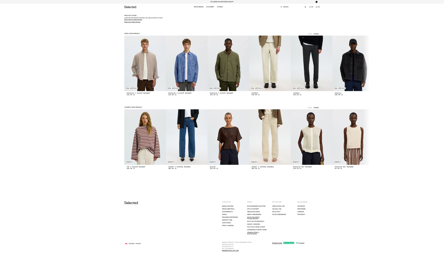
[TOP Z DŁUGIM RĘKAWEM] (145, 137)
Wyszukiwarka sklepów (256, 206)
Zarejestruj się (278, 206)
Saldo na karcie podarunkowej (253, 218)
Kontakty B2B (227, 220)
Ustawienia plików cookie (257, 230)
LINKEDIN (300, 212)
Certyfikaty (226, 223)
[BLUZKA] (228, 137)
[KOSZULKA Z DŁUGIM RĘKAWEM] (145, 63)
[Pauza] (316, 1)
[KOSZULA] (353, 63)
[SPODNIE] (270, 63)
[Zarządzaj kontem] (305, 7)
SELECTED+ (276, 212)
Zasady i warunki (253, 224)
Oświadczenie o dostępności (253, 233)
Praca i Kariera (228, 225)
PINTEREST (301, 214)
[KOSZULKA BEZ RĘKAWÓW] (311, 137)
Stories (220, 7)
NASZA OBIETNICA (228, 209)
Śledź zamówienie (279, 214)
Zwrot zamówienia (254, 214)
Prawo (316, 34)
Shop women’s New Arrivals (133, 19)
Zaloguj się (276, 209)
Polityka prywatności (255, 221)
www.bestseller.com (230, 250)
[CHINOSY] (311, 63)
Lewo (310, 34)
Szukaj (286, 7)
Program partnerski (230, 217)
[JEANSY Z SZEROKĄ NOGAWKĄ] (187, 137)
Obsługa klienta (253, 212)
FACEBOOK (301, 206)
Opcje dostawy (253, 209)
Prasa (224, 214)
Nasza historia (227, 206)
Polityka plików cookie (256, 227)
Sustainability (227, 212)
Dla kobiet (210, 7)
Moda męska (199, 7)
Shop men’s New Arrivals (132, 22)
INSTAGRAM (301, 209)
